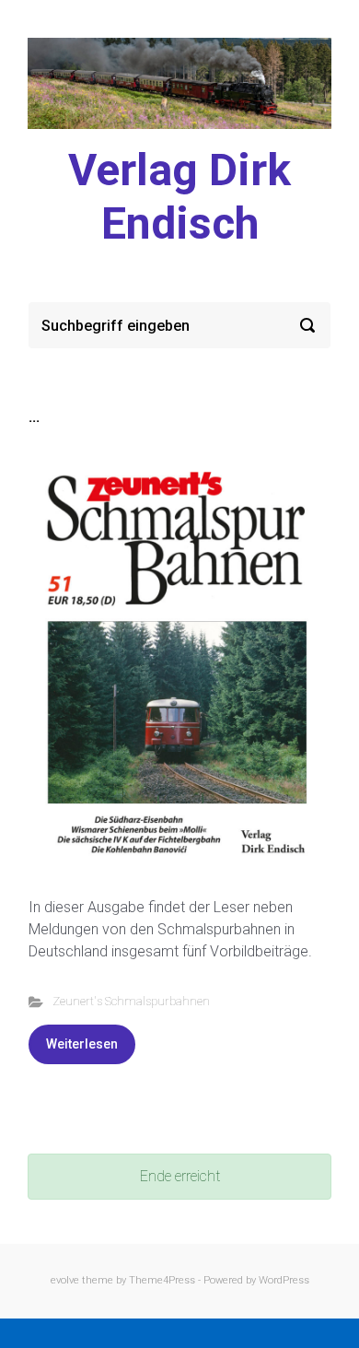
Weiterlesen (82, 1044)
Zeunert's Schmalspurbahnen (131, 1001)
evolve (65, 1280)
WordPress (284, 1280)
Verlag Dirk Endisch (179, 197)
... (34, 417)
